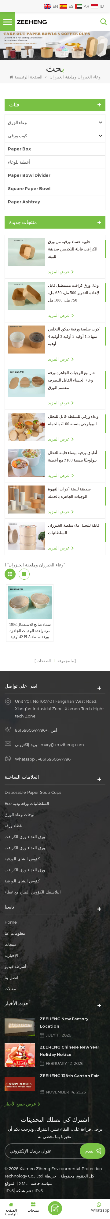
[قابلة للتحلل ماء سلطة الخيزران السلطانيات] (26, 536)
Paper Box (19, 149)
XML (23, 1183)
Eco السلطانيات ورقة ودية (27, 803)
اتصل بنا (11, 977)
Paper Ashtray (24, 202)
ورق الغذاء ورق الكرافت (25, 836)
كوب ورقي (17, 135)
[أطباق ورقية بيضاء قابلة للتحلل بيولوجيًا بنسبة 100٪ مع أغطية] (26, 463)
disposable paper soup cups (33, 792)
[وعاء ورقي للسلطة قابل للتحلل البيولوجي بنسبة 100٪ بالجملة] (26, 427)
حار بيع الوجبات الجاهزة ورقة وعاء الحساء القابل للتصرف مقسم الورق (71, 380)
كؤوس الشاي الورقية (22, 858)
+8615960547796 (31, 730)
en (55, 6)
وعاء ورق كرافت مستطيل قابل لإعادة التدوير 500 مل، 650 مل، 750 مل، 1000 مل (73, 292)
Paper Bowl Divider (29, 175)
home (11, 922)
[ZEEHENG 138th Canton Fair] (20, 1084)
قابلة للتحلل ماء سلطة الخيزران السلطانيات (73, 529)
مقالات (10, 988)
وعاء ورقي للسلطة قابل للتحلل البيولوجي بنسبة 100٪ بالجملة (73, 420)
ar (86, 6)
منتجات (10, 944)
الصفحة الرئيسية (28, 76)
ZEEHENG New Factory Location (64, 1022)
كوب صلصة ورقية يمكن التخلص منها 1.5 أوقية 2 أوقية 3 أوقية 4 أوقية (73, 336)
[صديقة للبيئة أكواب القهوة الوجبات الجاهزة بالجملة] (26, 500)
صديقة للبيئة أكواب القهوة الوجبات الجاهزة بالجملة (69, 493)
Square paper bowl (29, 188)
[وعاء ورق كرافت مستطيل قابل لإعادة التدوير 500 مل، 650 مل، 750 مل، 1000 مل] (26, 296)
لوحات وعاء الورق (20, 814)
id (102, 6)
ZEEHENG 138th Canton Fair (69, 1075)
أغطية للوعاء (19, 162)
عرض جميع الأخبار (20, 1104)
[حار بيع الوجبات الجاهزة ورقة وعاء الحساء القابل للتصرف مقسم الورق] (26, 383)
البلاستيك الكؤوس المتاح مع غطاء (33, 891)
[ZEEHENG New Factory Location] (20, 1027)
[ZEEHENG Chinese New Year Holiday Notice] (20, 1055)
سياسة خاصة (42, 1183)
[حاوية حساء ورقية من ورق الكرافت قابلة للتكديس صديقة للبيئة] (26, 252)
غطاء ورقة (13, 825)
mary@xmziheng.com (62, 744)
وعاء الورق (17, 122)
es (70, 6)
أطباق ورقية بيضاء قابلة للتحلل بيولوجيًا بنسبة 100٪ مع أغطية (72, 456)
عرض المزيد (59, 271)
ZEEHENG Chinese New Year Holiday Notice (69, 1051)
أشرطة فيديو (15, 966)
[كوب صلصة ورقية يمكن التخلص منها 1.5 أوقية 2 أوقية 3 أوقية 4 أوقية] (26, 340)
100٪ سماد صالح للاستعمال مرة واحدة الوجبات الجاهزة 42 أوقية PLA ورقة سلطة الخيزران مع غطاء (30, 631)
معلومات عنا (15, 933)
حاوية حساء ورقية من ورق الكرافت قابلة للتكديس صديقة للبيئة (72, 249)
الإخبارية (11, 955)
